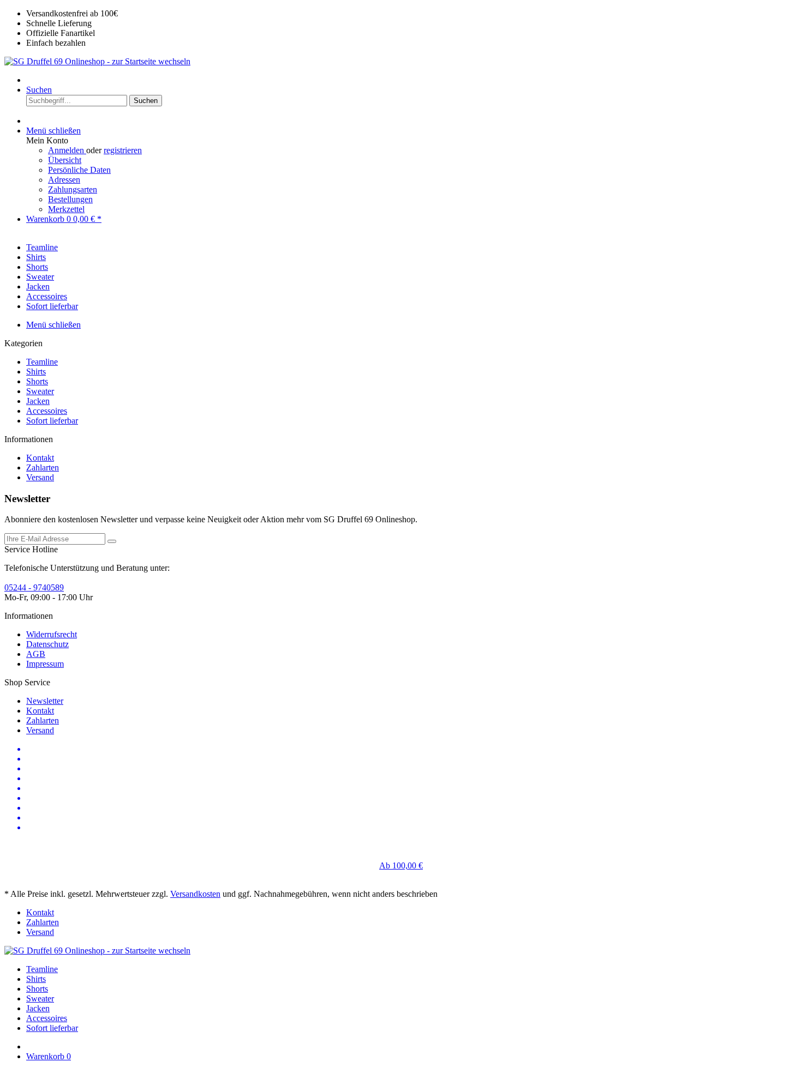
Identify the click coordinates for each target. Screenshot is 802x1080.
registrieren (123, 150)
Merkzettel (66, 209)
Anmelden (67, 150)
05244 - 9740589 (34, 587)
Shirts (36, 371)
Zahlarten (42, 467)
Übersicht (64, 160)
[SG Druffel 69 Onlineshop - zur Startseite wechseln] (97, 61)
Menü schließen (53, 130)
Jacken (38, 401)
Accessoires (46, 410)
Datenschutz (47, 644)
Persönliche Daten (79, 169)
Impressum (45, 663)
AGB (35, 654)
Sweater (40, 391)
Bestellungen (70, 199)
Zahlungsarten (72, 189)
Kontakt (40, 457)
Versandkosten (195, 893)
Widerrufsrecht (51, 634)
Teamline (42, 361)
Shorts (37, 381)
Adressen (64, 179)
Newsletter (44, 700)
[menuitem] (412, 80)
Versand (40, 477)
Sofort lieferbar (52, 420)
